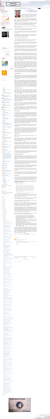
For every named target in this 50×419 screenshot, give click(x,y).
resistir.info (4, 187)
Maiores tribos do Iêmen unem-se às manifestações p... (7, 241)
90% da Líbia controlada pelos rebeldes (7, 253)
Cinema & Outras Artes (5, 149)
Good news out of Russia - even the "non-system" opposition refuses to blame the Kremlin (7, 171)
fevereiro (4, 220)
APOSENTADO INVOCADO (6, 153)
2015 (3, 205)
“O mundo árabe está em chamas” (6, 383)
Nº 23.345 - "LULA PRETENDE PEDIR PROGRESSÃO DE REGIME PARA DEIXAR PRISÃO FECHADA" (7, 138)
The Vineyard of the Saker (5, 112)
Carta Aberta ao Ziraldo (5, 288)
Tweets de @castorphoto (4, 13)
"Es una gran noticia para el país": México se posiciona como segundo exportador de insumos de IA (7, 93)
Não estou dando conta (5, 312)
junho (4, 216)
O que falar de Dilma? (5, 296)
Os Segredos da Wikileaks (6, 294)
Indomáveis (4, 265)
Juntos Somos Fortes (5, 129)
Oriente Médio (29, 234)
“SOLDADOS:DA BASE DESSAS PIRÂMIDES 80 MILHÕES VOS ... (8, 328)
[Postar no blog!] (26, 233)
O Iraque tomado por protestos (6, 291)
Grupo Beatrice (4, 131)
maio (3, 217)
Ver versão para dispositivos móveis (25, 259)
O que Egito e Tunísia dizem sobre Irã (7, 273)
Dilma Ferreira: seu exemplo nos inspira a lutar (7, 127)
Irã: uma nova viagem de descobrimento (7, 268)
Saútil (3, 160)
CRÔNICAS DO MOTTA (5, 165)
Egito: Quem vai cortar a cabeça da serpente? (8, 390)
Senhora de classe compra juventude (7, 308)
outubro (4, 212)
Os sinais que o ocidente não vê (6, 354)
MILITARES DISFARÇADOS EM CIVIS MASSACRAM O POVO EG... (7, 379)
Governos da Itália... (5, 285)
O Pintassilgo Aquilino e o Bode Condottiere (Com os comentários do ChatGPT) (7, 105)
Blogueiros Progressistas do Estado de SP (7, 185)
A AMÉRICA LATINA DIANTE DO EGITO (7, 359)
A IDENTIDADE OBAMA (6, 233)
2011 (3, 209)
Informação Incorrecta (5, 142)
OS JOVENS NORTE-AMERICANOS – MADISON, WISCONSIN (7, 246)
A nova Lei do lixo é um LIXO (6, 260)
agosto (4, 214)
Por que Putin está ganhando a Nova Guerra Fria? (7, 173)
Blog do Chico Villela (5, 163)
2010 (3, 394)
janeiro (4, 393)
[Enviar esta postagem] (24, 233)
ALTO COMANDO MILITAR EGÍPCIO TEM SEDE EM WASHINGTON (8, 330)
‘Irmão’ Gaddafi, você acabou (6, 271)
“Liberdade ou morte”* (5, 336)
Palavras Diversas (5, 182)
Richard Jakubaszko (5, 184)
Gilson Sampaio (4, 140)
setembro (4, 213)
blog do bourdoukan (5, 146)
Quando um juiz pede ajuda (6, 269)
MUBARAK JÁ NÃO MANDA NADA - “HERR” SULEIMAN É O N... (7, 353)
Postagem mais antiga (34, 258)
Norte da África (25, 234)
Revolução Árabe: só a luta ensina (6, 326)
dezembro (4, 210)
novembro (4, 211)
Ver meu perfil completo (5, 194)
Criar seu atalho (3, 25)
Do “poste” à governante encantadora (7, 309)
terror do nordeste (5, 183)
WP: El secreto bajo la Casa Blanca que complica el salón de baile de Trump (7, 96)
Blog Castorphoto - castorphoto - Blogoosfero (6, 181)
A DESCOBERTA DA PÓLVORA (6, 281)
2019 (3, 204)
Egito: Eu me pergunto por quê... (6, 369)
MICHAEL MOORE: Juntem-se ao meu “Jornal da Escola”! (7, 293)
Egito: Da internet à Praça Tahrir (6, 230)
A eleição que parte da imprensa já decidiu (6, 102)
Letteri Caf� (4, 179)
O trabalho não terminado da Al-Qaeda (7, 392)
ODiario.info (4, 120)
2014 (3, 206)
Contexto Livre (4, 134)
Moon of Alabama (5, 107)
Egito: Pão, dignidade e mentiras (6, 344)
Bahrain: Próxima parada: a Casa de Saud (7, 298)
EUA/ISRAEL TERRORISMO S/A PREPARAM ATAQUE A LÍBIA (6, 226)
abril (3, 218)
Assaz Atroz (4, 104)
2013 (3, 207)
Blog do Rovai (4, 186)
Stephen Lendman (33, 234)
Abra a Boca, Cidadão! (5, 175)
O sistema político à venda (5, 150)
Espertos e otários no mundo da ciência (7, 347)
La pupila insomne (5, 114)
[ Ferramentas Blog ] (5, 117)
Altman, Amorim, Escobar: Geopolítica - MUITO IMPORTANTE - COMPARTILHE (7, 132)
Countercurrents (20, 234)
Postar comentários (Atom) (19, 261)
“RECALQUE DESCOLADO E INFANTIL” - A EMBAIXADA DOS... (8, 343)
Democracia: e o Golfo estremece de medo (7, 254)
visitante (3, 78)
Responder (17, 244)
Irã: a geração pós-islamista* (6, 313)
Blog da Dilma (4, 178)
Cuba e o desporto (4, 121)
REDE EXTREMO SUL (5, 167)
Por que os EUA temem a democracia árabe (7, 382)
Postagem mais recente (16, 258)
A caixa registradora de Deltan (5, 135)
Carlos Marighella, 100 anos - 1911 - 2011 (7, 295)
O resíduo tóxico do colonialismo (6, 290)
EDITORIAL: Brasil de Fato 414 (6, 389)
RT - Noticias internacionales (6, 95)
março (4, 219)
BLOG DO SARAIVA (5, 144)
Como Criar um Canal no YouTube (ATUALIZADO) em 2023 (6, 118)
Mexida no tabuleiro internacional (6, 229)
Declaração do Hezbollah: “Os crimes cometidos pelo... (7, 247)
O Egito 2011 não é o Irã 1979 (6, 384)
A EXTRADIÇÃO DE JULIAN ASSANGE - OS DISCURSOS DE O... (8, 255)
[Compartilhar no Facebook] (27, 233)
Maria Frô (4, 177)
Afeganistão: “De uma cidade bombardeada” (7, 297)
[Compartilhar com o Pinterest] (28, 233)
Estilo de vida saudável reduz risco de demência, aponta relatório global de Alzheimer (7, 161)
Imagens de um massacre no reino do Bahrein (8, 289)
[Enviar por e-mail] (25, 233)
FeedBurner (9, 55)
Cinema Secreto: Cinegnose (6, 98)
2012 (3, 208)
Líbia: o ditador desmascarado (6, 272)
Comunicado (4, 168)
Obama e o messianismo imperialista (7, 391)
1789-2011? (4, 244)
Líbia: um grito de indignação (6, 270)
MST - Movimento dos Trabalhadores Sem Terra (7, 126)
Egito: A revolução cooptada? (6, 316)
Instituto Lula (4, 109)
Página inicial (25, 258)
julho (4, 215)
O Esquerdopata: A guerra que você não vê (7, 284)
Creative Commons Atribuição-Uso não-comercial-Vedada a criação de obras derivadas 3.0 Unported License (7, 29)
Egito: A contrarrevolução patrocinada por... (7, 368)
